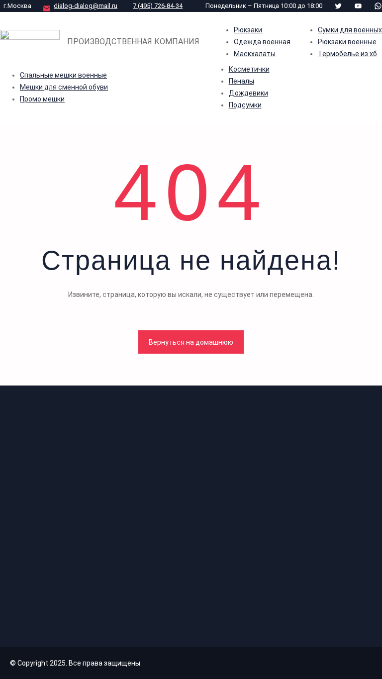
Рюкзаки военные (347, 42)
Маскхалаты (255, 54)
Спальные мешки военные (63, 75)
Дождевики (248, 93)
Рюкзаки (248, 30)
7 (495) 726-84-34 (158, 5)
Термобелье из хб (347, 54)
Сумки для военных (350, 30)
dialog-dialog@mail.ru (85, 5)
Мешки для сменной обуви (64, 87)
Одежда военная (262, 42)
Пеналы (241, 81)
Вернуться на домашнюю (191, 342)
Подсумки (245, 105)
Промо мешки (42, 99)
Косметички (249, 69)
